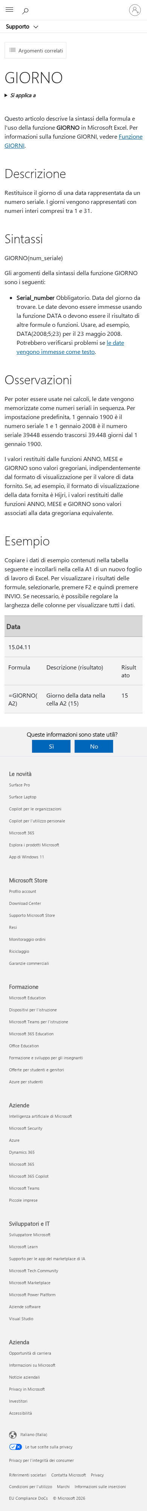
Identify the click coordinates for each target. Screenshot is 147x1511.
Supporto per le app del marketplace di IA (47, 1258)
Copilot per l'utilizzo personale (37, 821)
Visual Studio (21, 1318)
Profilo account (22, 891)
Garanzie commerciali (29, 963)
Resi (13, 927)
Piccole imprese (23, 1200)
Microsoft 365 (21, 833)
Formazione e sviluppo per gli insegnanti (46, 1057)
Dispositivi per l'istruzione (33, 1009)
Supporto (18, 26)
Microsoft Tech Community (33, 1270)
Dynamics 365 (22, 1152)
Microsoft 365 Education (31, 1033)
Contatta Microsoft (68, 1475)
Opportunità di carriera (30, 1353)
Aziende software (25, 1306)
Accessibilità (20, 1413)
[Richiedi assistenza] (26, 10)
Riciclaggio (19, 951)
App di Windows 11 (26, 857)
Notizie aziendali (24, 1377)
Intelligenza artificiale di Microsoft (40, 1116)
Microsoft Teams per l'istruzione (38, 1021)
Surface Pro (19, 785)
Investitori (18, 1401)
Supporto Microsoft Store (32, 915)
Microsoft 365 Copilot (29, 1176)
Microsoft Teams (24, 1188)
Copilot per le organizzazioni (35, 809)
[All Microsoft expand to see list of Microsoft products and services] (9, 10)
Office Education (24, 1045)
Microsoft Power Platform (32, 1294)
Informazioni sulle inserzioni (100, 1486)
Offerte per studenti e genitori (36, 1069)
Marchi (63, 1486)
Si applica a (22, 95)
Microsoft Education (27, 997)
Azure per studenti (26, 1081)
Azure (14, 1140)
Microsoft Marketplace (30, 1282)
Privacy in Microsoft (27, 1389)
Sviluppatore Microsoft (30, 1234)
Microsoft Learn (23, 1246)
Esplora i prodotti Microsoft (34, 845)
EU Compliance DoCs (28, 1498)
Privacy (97, 1475)
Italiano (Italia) (33, 1434)
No (94, 746)
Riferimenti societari (27, 1475)
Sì (51, 746)
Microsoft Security (25, 1128)
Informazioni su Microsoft (32, 1365)
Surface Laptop (22, 797)
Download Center (25, 903)
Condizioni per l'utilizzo (30, 1486)
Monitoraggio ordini (27, 939)
